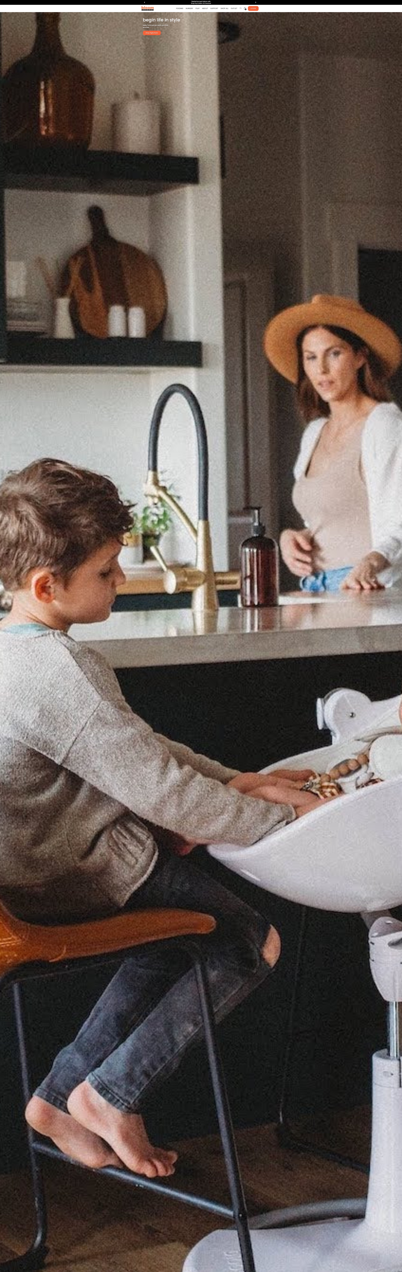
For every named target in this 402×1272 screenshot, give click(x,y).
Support (214, 8)
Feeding (179, 8)
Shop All (224, 8)
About (205, 8)
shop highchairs (152, 33)
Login (253, 8)
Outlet (234, 8)
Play (198, 8)
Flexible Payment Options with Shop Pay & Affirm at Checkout (201, 2)
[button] (145, 2)
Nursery (189, 8)
